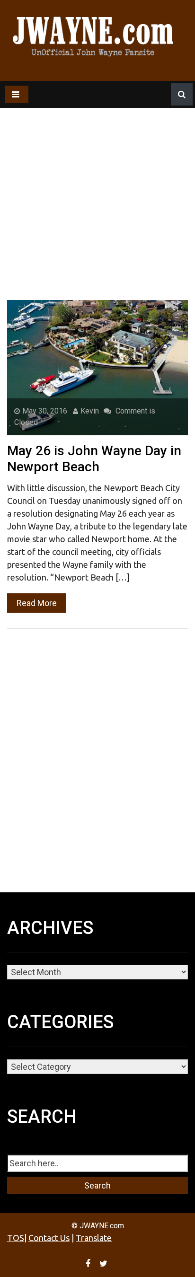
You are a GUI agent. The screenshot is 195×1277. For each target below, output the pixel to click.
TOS (15, 1237)
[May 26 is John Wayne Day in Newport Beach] (97, 367)
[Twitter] (104, 1263)
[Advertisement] (97, 178)
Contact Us (49, 1237)
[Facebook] (89, 1263)
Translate (94, 1237)
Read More (37, 603)
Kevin (89, 410)
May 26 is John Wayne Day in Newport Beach (94, 459)
